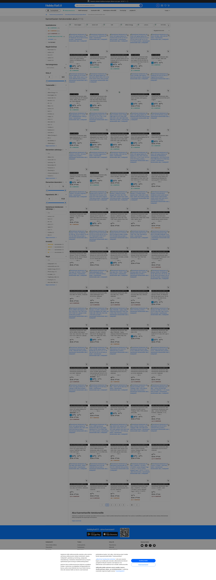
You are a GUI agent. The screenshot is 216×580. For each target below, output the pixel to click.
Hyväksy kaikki (143, 560)
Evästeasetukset (143, 564)
